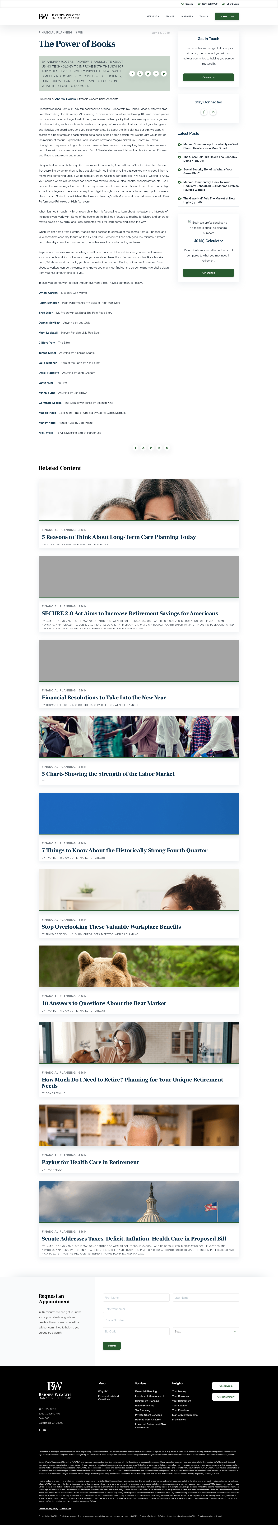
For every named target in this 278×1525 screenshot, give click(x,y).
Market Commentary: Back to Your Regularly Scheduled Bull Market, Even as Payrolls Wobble (211, 185)
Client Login (233, 3)
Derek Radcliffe (49, 372)
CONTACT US (227, 16)
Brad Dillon (46, 312)
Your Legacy (179, 1405)
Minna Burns (47, 392)
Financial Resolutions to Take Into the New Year (104, 697)
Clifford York (47, 342)
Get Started (208, 272)
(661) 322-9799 (209, 3)
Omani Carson (48, 292)
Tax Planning (142, 1410)
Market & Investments (185, 1414)
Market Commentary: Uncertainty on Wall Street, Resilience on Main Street (210, 146)
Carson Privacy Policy (48, 1508)
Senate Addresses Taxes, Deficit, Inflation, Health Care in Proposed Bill (134, 1238)
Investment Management (149, 1396)
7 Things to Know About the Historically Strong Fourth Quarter (125, 850)
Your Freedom (180, 1410)
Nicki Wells (46, 432)
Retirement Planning (147, 1400)
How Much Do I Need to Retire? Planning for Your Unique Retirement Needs (132, 1083)
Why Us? (103, 1391)
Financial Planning (146, 1391)
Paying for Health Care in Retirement (90, 1162)
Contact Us (209, 77)
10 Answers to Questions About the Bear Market (104, 1003)
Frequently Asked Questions (108, 1398)
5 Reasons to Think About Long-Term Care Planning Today (119, 537)
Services (153, 16)
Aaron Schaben (49, 302)
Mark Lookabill (48, 332)
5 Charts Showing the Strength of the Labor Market (108, 774)
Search (189, 3)
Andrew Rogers (65, 99)
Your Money (179, 1391)
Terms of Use (65, 1508)
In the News (179, 1419)
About (170, 16)
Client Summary (225, 1396)
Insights (187, 16)
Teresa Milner (47, 352)
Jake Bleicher (48, 362)
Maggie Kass (47, 412)
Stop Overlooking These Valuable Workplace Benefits (111, 927)
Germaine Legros (50, 402)
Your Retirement (181, 1400)
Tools (204, 16)
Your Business (180, 1396)
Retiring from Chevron (148, 1419)
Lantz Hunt (46, 382)
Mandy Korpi (47, 422)
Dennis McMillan (49, 322)
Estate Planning (144, 1405)
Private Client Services (148, 1414)
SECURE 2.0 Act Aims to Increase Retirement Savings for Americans (130, 613)
